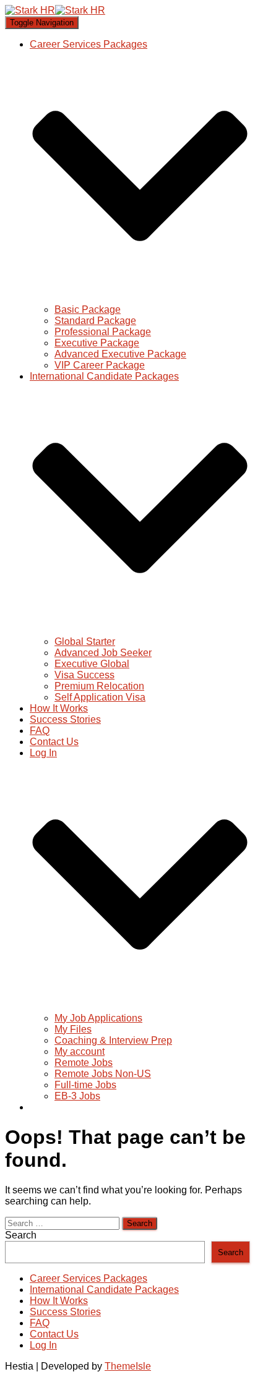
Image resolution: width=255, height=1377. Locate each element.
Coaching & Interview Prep (113, 1040)
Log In (43, 1345)
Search (21, 1235)
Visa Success (84, 675)
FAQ (40, 730)
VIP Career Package (99, 365)
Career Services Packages (88, 1278)
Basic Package (87, 309)
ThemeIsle (128, 1366)
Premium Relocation (99, 686)
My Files (73, 1029)
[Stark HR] (55, 10)
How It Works (59, 708)
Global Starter (84, 641)
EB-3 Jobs (77, 1096)
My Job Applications (98, 1018)
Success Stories (65, 719)
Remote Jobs (83, 1062)
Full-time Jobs (85, 1085)
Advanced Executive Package (120, 354)
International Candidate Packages (104, 1289)
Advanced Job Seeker (103, 652)
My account (79, 1051)
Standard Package (95, 320)
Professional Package (102, 331)
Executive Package (96, 343)
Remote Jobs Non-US (102, 1073)
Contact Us (54, 741)
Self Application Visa (99, 697)
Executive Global (91, 664)
